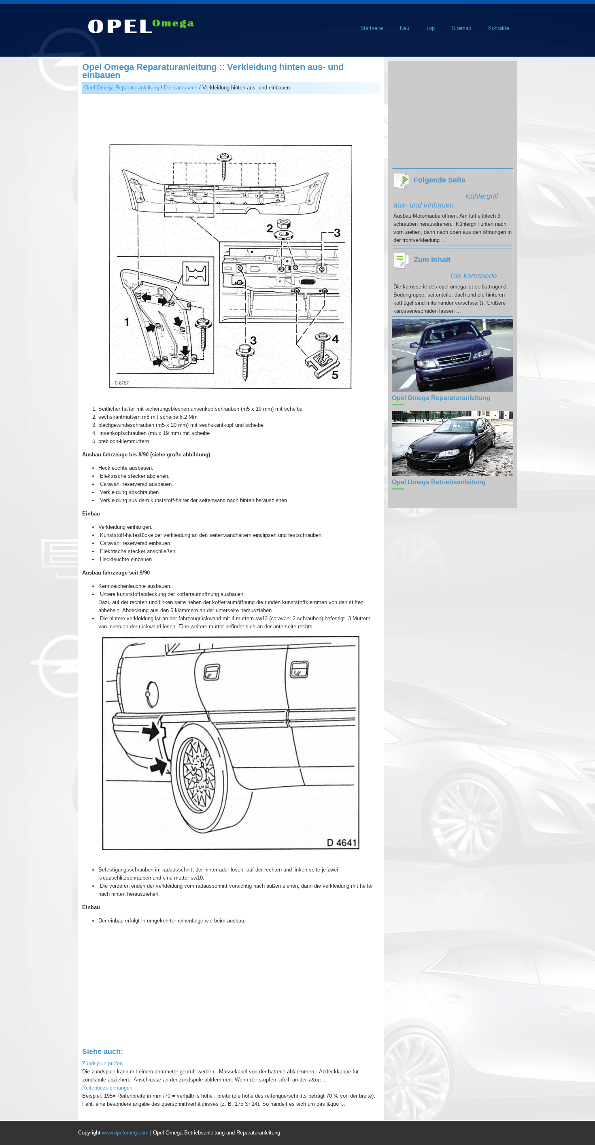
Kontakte (498, 28)
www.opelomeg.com (125, 1133)
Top (430, 28)
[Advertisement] (231, 120)
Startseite (371, 28)
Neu (404, 28)
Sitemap (461, 28)
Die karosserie (181, 88)
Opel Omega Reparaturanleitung (121, 88)
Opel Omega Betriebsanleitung (439, 482)
